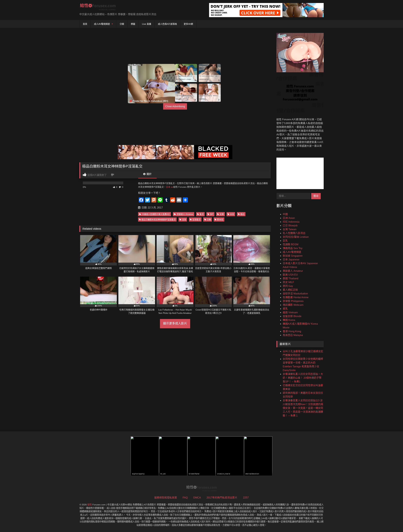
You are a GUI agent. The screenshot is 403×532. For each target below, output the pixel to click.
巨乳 (285, 240)
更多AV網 (188, 24)
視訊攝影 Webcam (293, 305)
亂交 (202, 214)
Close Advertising (175, 106)
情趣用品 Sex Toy (292, 248)
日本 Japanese (291, 259)
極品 (242, 214)
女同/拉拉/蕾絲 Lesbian (296, 237)
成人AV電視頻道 (102, 24)
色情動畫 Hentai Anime (296, 297)
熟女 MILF (288, 282)
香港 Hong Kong (292, 331)
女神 (222, 214)
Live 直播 (146, 24)
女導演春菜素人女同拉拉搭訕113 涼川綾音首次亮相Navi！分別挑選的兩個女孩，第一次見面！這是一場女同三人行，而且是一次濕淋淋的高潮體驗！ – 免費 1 (303, 408)
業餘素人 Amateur (185, 214)
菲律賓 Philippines (293, 301)
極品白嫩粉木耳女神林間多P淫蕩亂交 (159, 219)
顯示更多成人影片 (175, 323)
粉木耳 (220, 219)
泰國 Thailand (290, 278)
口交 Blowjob (290, 225)
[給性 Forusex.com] (97, 7)
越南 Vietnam (290, 312)
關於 (149, 174)
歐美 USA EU (290, 274)
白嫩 (209, 219)
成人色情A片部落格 (167, 24)
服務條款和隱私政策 (165, 497)
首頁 (85, 24)
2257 (246, 497)
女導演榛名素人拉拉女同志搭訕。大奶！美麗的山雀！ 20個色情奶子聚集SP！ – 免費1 (303, 378)
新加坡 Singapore (293, 255)
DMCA (197, 497)
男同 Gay (288, 286)
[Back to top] (393, 523)
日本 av (169, 187)
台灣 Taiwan (289, 229)
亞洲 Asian (289, 218)
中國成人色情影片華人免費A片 (156, 214)
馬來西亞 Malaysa (293, 335)
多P (211, 214)
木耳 (232, 214)
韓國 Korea (289, 320)
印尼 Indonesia (291, 221)
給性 (89, 504)
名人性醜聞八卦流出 (294, 233)
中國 (285, 214)
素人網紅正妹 (290, 289)
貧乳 (285, 308)
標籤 (133, 24)
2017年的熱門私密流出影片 (222, 497)
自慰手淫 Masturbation (295, 293)
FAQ (185, 497)
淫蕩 (184, 219)
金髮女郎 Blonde (292, 316)
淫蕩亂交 (196, 219)
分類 (122, 24)
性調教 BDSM (290, 244)
